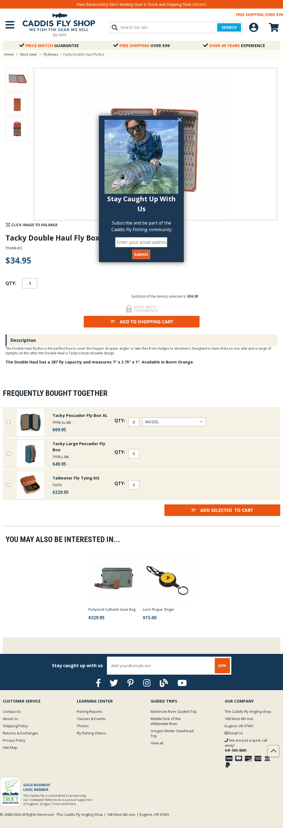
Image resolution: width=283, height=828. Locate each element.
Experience (237, 45)
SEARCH (229, 27)
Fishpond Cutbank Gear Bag (111, 609)
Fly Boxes (50, 54)
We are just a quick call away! (246, 745)
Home (9, 54)
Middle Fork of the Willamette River (166, 721)
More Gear (28, 54)
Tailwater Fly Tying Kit (76, 478)
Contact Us (12, 711)
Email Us (235, 733)
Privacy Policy (14, 740)
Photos (83, 725)
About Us (10, 718)
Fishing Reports (90, 711)
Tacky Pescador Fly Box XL (80, 415)
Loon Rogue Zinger (158, 609)
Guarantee (52, 45)
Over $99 (144, 45)
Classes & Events (91, 718)
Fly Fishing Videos (91, 733)
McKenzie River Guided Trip (174, 711)
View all (157, 743)
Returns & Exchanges (20, 733)
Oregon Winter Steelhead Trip (172, 733)
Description (23, 340)
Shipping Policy (15, 725)
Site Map (10, 747)
